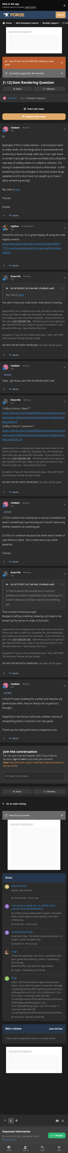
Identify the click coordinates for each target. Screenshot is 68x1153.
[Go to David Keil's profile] (7, 906)
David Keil (18, 924)
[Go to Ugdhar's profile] (5, 227)
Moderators (29, 226)
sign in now (19, 759)
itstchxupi (19, 1016)
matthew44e (20, 897)
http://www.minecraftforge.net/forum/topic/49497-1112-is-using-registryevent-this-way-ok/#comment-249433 (32, 248)
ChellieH (12, 98)
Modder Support (36, 98)
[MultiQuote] (4, 215)
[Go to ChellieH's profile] (4, 98)
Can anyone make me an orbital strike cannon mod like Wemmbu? (33, 907)
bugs (14, 951)
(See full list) (56, 1028)
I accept (58, 1135)
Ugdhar (15, 226)
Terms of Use (9, 1139)
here (17, 189)
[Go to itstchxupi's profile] (7, 978)
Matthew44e (18, 886)
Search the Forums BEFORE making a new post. (29, 63)
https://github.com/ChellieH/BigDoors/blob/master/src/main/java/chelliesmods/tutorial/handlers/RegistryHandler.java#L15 (33, 417)
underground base (22, 932)
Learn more (6, 5)
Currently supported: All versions (26, 73)
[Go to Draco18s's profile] (5, 277)
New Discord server (19, 815)
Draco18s (16, 276)
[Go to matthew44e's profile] (7, 886)
